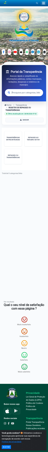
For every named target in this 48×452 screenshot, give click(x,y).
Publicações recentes (35, 428)
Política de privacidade (11, 442)
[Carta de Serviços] (44, 52)
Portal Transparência (35, 422)
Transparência (21, 105)
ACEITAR (6, 447)
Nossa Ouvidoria (33, 425)
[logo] (24, 33)
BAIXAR (26, 120)
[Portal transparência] (33, 52)
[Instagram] (9, 52)
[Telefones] (38, 52)
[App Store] (7, 411)
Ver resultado (9, 302)
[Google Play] (16, 411)
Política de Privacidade (31, 407)
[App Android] (27, 52)
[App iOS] (21, 52)
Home (8, 105)
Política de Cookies (34, 403)
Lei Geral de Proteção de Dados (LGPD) (35, 398)
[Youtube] (13, 424)
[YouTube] (15, 52)
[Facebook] (3, 52)
